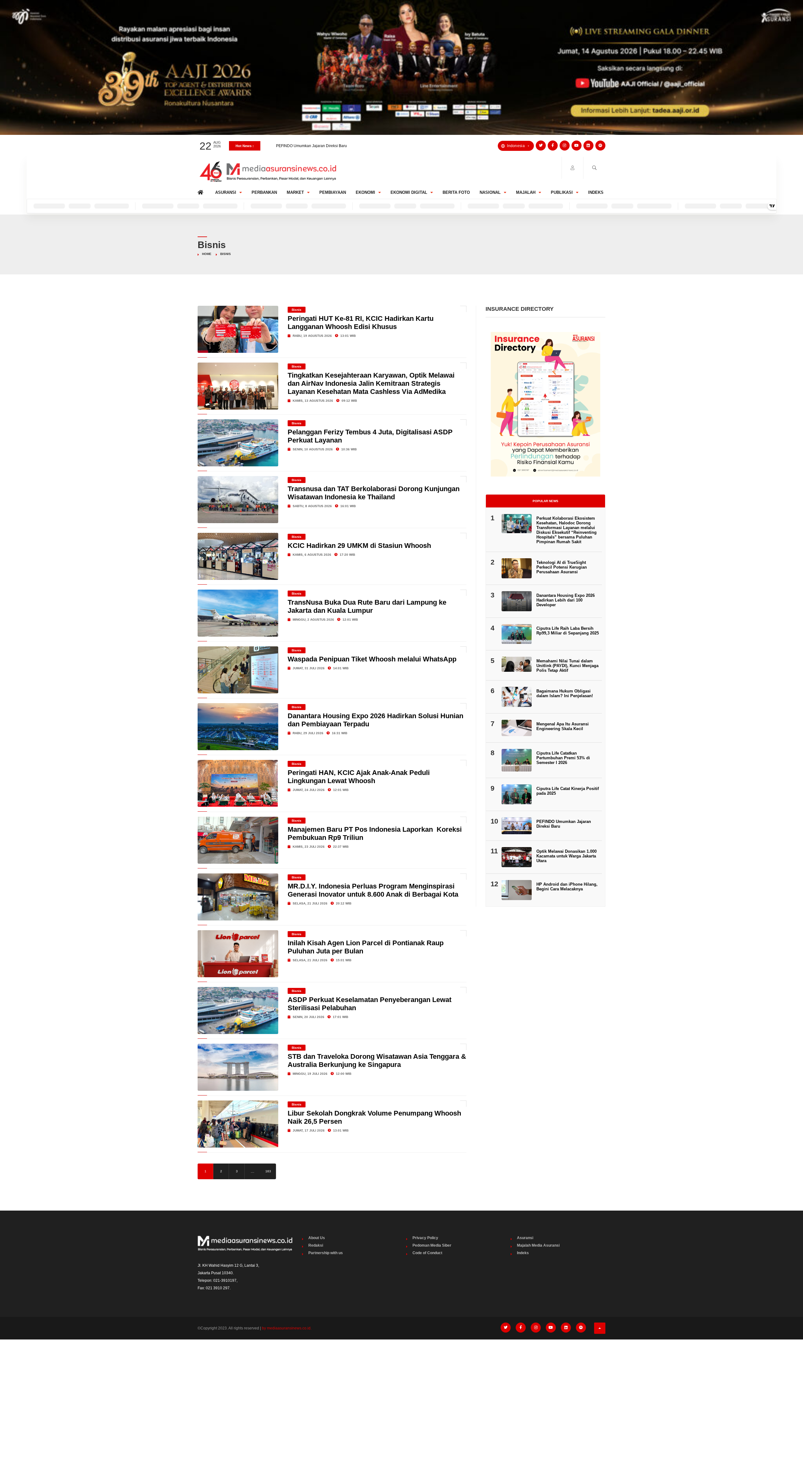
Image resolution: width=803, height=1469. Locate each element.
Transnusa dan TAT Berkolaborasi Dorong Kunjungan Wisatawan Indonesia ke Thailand (374, 493)
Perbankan (264, 192)
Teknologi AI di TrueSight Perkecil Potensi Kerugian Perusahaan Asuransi (561, 567)
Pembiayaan (332, 192)
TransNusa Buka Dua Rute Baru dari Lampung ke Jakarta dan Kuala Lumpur (367, 606)
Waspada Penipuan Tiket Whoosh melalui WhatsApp (372, 659)
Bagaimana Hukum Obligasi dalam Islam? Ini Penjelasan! (564, 693)
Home (201, 190)
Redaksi (315, 1245)
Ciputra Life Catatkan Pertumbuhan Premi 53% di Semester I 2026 (563, 758)
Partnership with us (325, 1253)
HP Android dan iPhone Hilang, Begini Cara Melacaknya (567, 886)
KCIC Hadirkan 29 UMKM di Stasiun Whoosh (359, 545)
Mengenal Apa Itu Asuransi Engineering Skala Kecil (562, 726)
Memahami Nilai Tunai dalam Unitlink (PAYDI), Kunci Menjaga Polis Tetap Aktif (567, 666)
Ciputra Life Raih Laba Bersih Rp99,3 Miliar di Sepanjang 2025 (567, 630)
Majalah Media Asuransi (538, 1245)
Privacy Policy (425, 1238)
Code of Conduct (427, 1253)
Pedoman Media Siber (431, 1245)
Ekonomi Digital (409, 192)
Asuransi (225, 192)
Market (295, 192)
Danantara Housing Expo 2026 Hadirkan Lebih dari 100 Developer (565, 600)
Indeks (596, 192)
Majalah (525, 192)
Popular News (545, 501)
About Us (316, 1238)
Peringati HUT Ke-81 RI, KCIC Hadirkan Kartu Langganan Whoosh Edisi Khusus (360, 323)
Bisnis (296, 309)
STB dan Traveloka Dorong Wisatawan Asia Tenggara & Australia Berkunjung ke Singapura (377, 1061)
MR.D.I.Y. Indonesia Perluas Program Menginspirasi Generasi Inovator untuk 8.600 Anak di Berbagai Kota (373, 890)
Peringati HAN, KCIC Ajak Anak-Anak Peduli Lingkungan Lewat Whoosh (359, 777)
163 (268, 1171)
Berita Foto (456, 192)
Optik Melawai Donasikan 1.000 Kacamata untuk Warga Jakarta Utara (566, 856)
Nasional (490, 192)
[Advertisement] (401, 1391)
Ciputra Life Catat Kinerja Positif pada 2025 (313, 146)
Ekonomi (365, 192)
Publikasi (562, 192)
